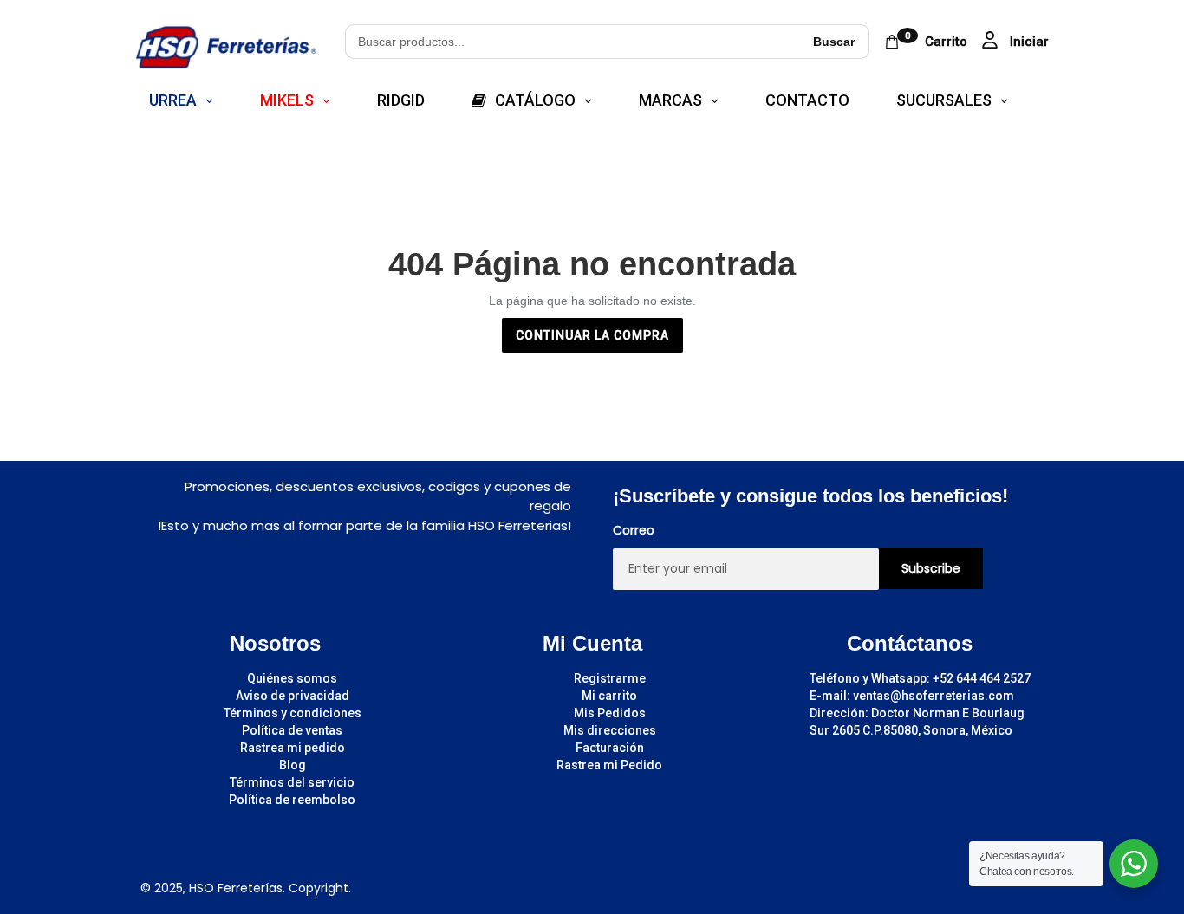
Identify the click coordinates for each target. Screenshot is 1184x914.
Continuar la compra (592, 335)
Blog (292, 765)
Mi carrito (609, 696)
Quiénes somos (292, 678)
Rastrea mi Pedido (609, 765)
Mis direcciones (609, 730)
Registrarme (610, 678)
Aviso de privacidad (292, 696)
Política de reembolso (292, 800)
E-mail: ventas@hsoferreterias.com (912, 696)
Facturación (610, 748)
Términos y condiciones (292, 713)
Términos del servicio (292, 782)
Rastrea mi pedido (292, 748)
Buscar (834, 42)
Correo (633, 530)
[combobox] (572, 41)
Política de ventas (292, 730)
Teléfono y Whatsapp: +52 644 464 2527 (920, 678)
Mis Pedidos (610, 713)
